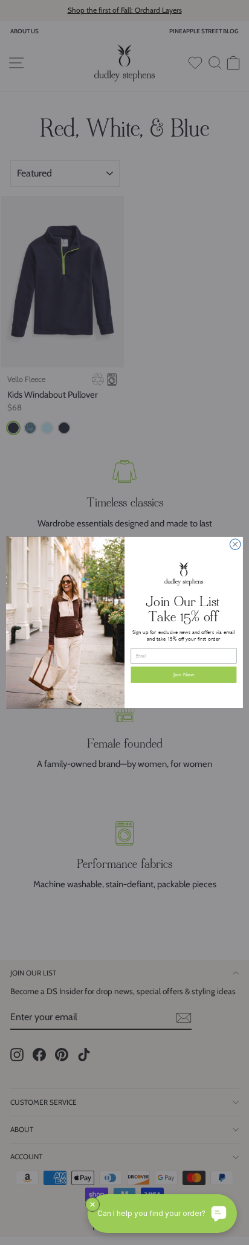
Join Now (184, 674)
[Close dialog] (235, 544)
